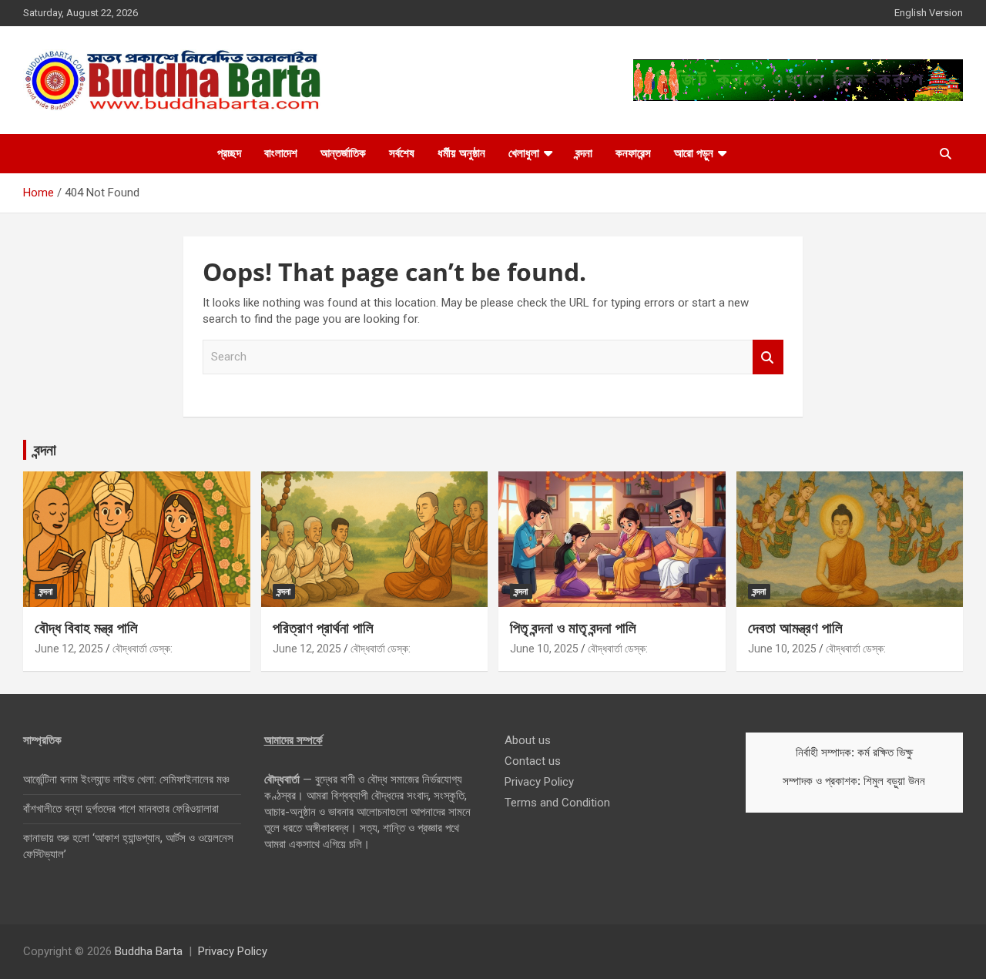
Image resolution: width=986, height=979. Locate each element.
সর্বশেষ (401, 153)
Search (768, 357)
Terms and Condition (557, 803)
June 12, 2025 (69, 648)
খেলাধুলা (523, 153)
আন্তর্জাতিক (343, 153)
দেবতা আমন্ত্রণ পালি (795, 628)
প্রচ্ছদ (229, 153)
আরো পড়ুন (693, 153)
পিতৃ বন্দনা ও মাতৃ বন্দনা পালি (573, 628)
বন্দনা (583, 153)
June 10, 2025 (544, 648)
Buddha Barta (149, 951)
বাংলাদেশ (280, 153)
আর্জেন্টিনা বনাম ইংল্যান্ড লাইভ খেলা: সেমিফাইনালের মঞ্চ (126, 779)
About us (528, 740)
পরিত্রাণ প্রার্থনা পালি (323, 628)
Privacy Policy (539, 782)
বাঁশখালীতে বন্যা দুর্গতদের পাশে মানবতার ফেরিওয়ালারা (121, 809)
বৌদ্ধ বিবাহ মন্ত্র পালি (86, 628)
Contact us (533, 761)
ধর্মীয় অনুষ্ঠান (461, 153)
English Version (928, 12)
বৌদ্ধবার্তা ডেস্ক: (142, 648)
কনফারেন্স (633, 153)
